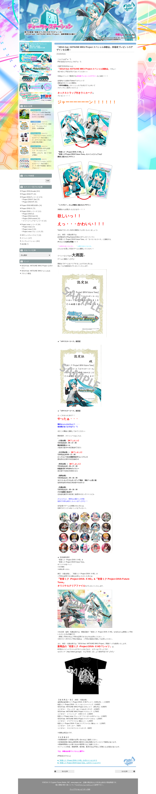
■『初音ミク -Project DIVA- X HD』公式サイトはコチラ (77, 760)
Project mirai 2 (28, 229)
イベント (62, 43)
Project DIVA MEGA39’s (30, 205)
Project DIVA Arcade (28, 191)
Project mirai (27, 227)
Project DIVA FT (27, 194)
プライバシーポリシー (85, 785)
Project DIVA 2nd (29, 216)
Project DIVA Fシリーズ (29, 197)
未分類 (23, 244)
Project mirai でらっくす (31, 231)
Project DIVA (27, 214)
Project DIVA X (26, 208)
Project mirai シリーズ (29, 224)
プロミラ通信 (26, 273)
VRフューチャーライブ (29, 235)
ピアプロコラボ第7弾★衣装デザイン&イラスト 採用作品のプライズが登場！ (41, 115)
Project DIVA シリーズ (29, 211)
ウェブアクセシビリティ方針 (80, 789)
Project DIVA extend (30, 218)
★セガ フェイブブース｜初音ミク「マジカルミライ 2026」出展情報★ (41, 126)
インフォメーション (35, 110)
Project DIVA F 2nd (29, 199)
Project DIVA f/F (28, 202)
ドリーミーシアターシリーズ (33, 221)
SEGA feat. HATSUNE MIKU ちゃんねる (35, 271)
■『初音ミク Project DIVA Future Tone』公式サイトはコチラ (79, 763)
